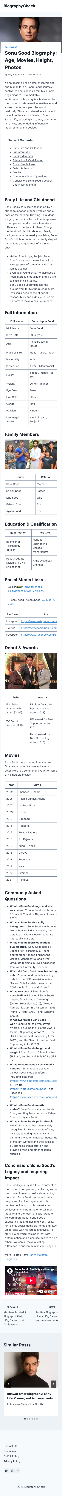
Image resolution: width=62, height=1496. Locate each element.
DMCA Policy (11, 1456)
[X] (12, 1470)
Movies (17, 172)
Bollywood (11, 47)
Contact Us (10, 1446)
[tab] (25, 1419)
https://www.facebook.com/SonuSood (34, 1097)
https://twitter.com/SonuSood (39, 627)
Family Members (23, 156)
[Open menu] (55, 6)
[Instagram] (17, 1470)
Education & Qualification (28, 160)
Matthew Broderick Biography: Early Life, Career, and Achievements (15, 1316)
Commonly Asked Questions (30, 176)
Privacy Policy (12, 1461)
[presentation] (31, 1370)
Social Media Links (24, 164)
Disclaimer (10, 1451)
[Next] (53, 1384)
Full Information (22, 152)
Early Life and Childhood (28, 148)
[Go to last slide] (8, 1384)
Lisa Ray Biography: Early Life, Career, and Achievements (46, 1314)
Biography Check (16, 74)
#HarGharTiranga (31, 586)
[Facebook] (6, 1470)
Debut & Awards (23, 168)
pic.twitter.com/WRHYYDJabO (26, 590)
